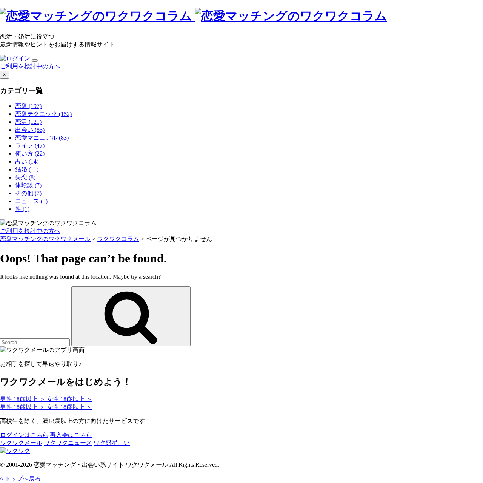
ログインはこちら (24, 435)
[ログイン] (16, 58)
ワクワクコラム (118, 239)
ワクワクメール (21, 443)
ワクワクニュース (68, 443)
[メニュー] (35, 60)
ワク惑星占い (112, 443)
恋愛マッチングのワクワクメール (45, 239)
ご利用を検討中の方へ (30, 66)
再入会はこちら (71, 435)
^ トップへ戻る (20, 478)
